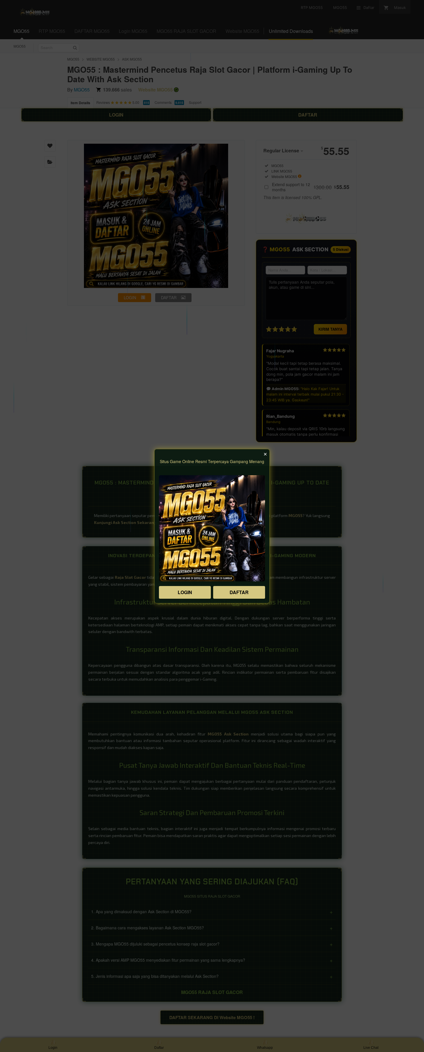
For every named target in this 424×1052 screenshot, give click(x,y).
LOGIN (185, 592)
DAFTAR (239, 592)
